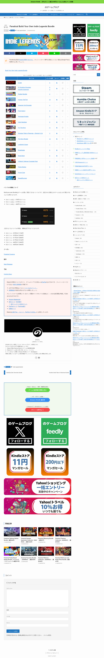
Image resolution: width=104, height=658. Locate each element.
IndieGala (79, 218)
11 (50, 128)
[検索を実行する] (98, 74)
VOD (77, 260)
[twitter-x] (36, 358)
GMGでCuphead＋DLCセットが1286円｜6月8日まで (86, 298)
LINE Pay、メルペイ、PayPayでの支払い (24, 312)
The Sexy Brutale (23, 139)
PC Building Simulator (24, 87)
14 (50, 100)
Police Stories (22, 167)
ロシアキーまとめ (80, 276)
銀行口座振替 (17, 284)
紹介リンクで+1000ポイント (19, 304)
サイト (8, 623)
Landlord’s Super (23, 144)
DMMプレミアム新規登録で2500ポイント (86, 152)
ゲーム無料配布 (81, 195)
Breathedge (21, 150)
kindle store (80, 251)
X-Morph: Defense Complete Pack (28, 161)
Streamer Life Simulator (25, 105)
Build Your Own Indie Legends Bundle (16, 70)
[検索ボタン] (86, 14)
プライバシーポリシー (52, 653)
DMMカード (12, 309)
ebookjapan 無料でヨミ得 (84, 143)
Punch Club (21, 172)
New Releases (8, 264)
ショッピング (80, 235)
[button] (9, 53)
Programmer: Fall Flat (23, 100)
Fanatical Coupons (9, 254)
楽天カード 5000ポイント (82, 178)
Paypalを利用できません (26, 60)
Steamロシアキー (80, 270)
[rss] (53, 650)
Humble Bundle (80, 205)
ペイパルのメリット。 (31, 288)
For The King (22, 128)
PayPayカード (13, 306)
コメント (9, 588)
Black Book (21, 156)
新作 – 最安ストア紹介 (82, 199)
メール (8, 616)
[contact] (39, 358)
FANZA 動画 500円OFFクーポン (84, 166)
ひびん (76, 300)
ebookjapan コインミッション (85, 141)
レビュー (78, 263)
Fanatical (12, 30)
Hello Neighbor (22, 122)
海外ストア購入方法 (81, 225)
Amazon (78, 238)
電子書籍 (79, 247)
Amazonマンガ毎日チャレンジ (85, 138)
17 (50, 178)
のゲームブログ (52, 7)
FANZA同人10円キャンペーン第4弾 (84, 158)
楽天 (77, 244)
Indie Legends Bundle (21, 30)
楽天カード (12, 302)
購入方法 (78, 273)
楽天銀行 (18, 302)
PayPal (44, 282)
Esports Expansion (23, 89)
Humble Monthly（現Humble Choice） (86, 212)
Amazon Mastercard (14, 299)
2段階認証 (12, 290)
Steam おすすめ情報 (81, 192)
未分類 (77, 280)
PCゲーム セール (81, 221)
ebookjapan (80, 254)
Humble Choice (81, 208)
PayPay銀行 (21, 306)
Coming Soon (8, 274)
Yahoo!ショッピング (81, 241)
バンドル (79, 202)
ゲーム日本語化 (80, 231)
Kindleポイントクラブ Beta (82, 149)
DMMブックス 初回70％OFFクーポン (85, 170)
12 (50, 139)
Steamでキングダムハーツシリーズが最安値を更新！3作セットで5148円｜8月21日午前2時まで (86, 307)
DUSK (20, 83)
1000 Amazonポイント (81, 162)
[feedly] (51, 650)
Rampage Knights (23, 116)
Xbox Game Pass (80, 228)
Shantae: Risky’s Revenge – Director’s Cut (30, 133)
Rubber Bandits (22, 94)
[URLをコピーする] (65, 53)
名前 (7, 610)
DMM (77, 257)
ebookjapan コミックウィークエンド (85, 174)
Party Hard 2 (21, 111)
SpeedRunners (22, 178)
